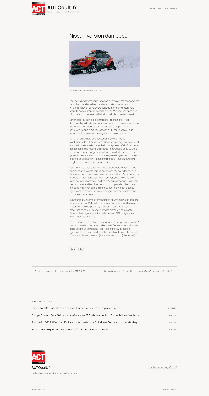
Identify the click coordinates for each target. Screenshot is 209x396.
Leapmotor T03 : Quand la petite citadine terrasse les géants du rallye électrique (75, 308)
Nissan (96, 91)
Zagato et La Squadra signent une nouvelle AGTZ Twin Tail (60, 271)
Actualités (89, 91)
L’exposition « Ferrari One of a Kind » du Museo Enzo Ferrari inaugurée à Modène (139, 271)
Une (100, 91)
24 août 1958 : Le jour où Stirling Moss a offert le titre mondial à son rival (70, 329)
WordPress (173, 389)
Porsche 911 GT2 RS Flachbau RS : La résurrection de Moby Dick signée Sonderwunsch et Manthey (84, 322)
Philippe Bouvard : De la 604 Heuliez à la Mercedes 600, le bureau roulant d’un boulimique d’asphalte (85, 315)
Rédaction (78, 91)
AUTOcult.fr (62, 7)
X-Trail (80, 249)
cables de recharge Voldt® (163, 367)
